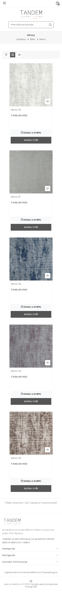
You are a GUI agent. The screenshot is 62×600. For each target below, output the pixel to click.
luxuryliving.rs (50, 572)
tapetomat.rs (12, 572)
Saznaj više (31, 140)
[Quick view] (47, 101)
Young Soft (31, 586)
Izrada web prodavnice (44, 584)
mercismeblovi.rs (31, 572)
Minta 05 (16, 283)
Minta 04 (16, 371)
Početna (21, 39)
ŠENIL (32, 39)
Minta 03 (16, 458)
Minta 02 (16, 109)
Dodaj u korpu (32, 132)
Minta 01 (16, 196)
